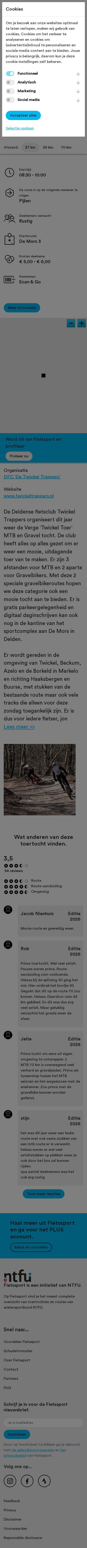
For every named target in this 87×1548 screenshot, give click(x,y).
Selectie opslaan (20, 128)
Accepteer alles (23, 115)
